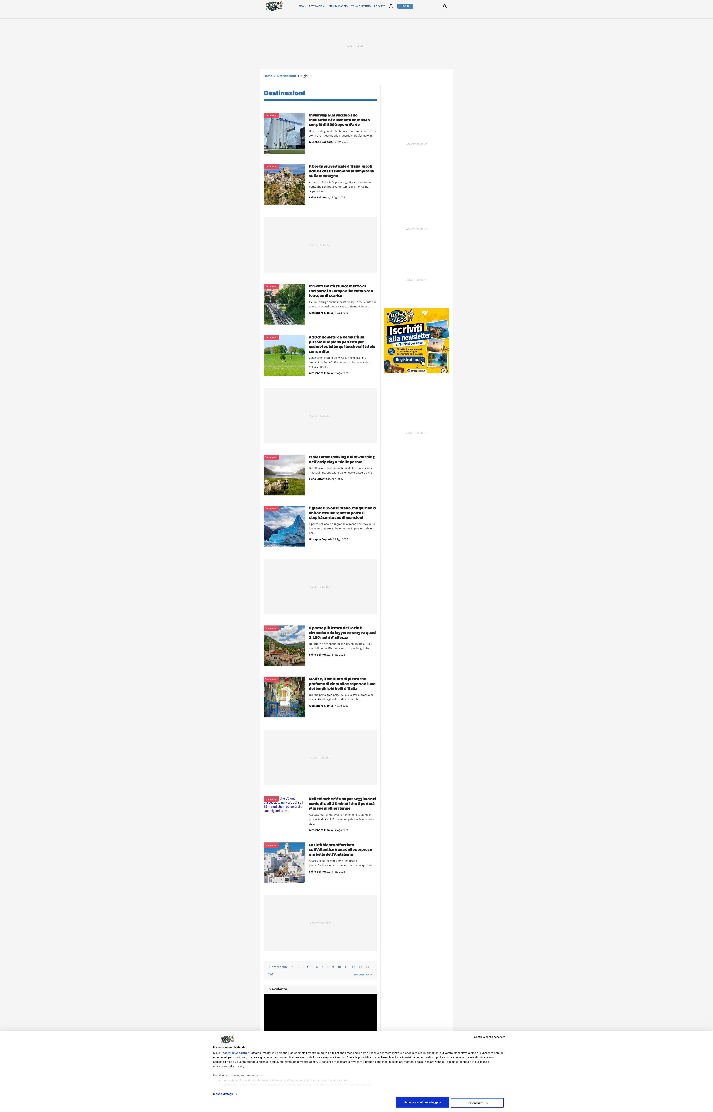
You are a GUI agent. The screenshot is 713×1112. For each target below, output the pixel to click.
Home (268, 76)
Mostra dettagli (223, 1093)
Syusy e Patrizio (361, 6)
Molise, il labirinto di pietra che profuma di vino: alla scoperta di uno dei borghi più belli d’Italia (342, 683)
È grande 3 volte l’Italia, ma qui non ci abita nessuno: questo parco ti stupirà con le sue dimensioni (342, 513)
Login (405, 6)
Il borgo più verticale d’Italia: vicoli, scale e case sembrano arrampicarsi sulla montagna (342, 171)
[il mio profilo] (391, 8)
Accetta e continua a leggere (422, 1102)
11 (346, 967)
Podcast (379, 6)
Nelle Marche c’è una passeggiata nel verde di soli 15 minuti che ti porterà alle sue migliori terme (342, 803)
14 (367, 967)
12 (353, 967)
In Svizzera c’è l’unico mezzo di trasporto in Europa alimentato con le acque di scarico (341, 291)
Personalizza (475, 1102)
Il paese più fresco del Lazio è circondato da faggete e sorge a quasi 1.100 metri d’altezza (343, 632)
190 (270, 974)
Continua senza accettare (489, 1036)
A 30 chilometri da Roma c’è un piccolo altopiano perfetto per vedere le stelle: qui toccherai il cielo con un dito (342, 344)
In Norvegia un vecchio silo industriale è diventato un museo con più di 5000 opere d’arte (339, 120)
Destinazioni (317, 6)
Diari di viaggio (338, 6)
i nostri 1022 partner (235, 1052)
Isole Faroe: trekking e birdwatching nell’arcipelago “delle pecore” (342, 459)
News (302, 6)
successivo (361, 974)
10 (339, 967)
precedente (280, 967)
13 (360, 967)
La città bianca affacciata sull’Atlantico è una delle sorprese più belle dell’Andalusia (340, 849)
